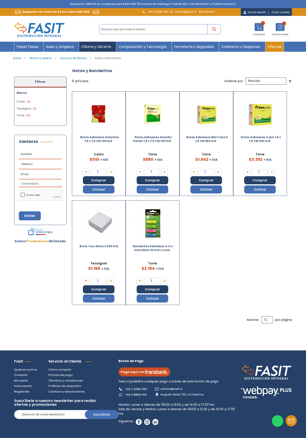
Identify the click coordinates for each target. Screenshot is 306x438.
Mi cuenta (21, 380)
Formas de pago (60, 375)
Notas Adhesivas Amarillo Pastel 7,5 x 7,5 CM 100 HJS (152, 139)
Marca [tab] (22, 93)
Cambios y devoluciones (66, 391)
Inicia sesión (23, 386)
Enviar (29, 215)
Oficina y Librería (40, 58)
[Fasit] (39, 29)
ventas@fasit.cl (185, 12)
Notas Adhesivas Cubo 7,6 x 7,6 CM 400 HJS (261, 139)
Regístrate (21, 391)
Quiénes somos (25, 369)
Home (17, 58)
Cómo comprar (59, 369)
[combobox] (160, 29)
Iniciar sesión (257, 12)
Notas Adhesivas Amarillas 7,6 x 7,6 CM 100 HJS (99, 139)
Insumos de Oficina (73, 58)
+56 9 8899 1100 (136, 395)
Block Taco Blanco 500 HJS (99, 246)
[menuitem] (28, 47)
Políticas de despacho (64, 386)
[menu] (153, 47)
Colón (24, 101)
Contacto (21, 375)
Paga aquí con (132, 372)
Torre (24, 115)
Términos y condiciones (65, 380)
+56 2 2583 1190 (157, 12)
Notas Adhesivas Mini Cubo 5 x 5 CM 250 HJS (207, 139)
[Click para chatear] (277, 421)
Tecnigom (27, 108)
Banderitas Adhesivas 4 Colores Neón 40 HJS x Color (153, 248)
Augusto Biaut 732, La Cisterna (182, 395)
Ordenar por (233, 81)
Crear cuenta (281, 12)
